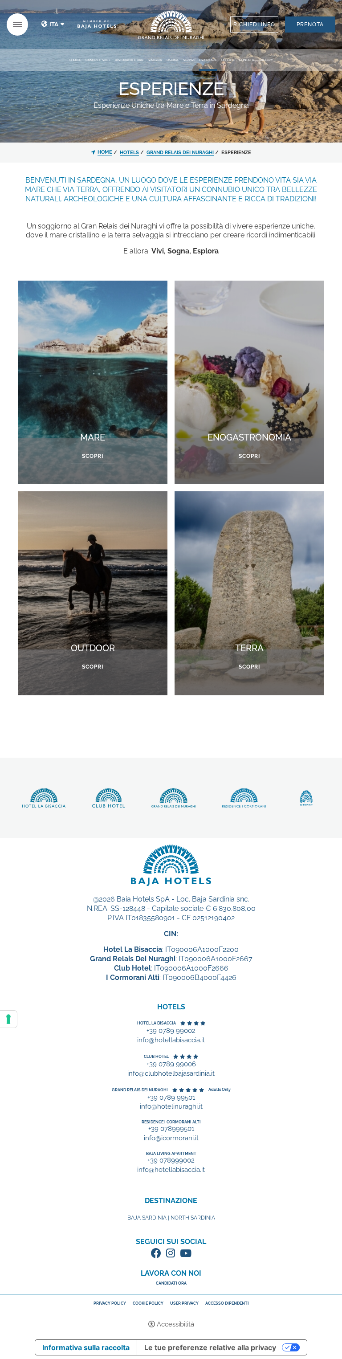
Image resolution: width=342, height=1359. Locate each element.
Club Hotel (156, 1056)
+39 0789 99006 (171, 1064)
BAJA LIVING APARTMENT (171, 1153)
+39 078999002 (171, 1160)
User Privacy (184, 1304)
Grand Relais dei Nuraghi (140, 1090)
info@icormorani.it (171, 1138)
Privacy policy (110, 1303)
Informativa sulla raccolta (86, 1347)
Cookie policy (148, 1303)
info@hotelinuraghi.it (171, 1106)
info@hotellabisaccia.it (171, 1040)
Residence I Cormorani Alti (171, 1122)
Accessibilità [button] (175, 1324)
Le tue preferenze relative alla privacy (210, 1347)
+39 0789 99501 (171, 1097)
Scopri (171, 24)
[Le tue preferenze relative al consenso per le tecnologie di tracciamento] (8, 1019)
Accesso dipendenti (227, 1304)
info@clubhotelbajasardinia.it (171, 1073)
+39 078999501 (171, 1129)
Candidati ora (171, 1283)
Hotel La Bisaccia (156, 1023)
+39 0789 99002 (171, 1031)
